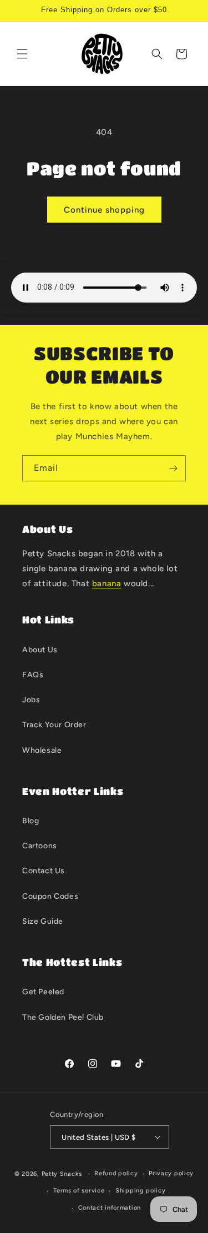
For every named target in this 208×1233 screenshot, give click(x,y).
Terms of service (78, 1190)
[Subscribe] (173, 468)
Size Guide (42, 921)
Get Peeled (43, 992)
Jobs (31, 699)
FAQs (32, 675)
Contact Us (43, 870)
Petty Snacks (62, 1173)
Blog (30, 821)
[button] (22, 54)
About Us (40, 650)
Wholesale (42, 750)
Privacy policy (171, 1173)
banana (106, 583)
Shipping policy (140, 1190)
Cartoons (39, 845)
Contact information (109, 1207)
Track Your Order (54, 724)
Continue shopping (104, 210)
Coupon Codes (50, 896)
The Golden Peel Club (63, 1017)
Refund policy (116, 1173)
